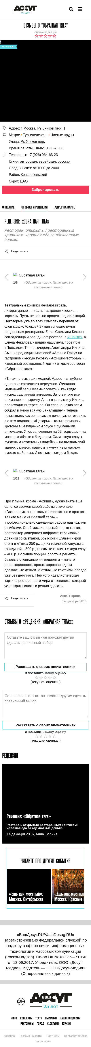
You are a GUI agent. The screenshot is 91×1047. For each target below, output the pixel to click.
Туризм (66, 1023)
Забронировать (45, 190)
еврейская (47, 161)
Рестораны (27, 1023)
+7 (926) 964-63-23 (43, 155)
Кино (14, 1018)
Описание (8, 207)
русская (64, 161)
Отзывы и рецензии (34, 207)
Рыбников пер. (33, 141)
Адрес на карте (65, 207)
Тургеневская (33, 135)
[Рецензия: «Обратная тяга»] (45, 804)
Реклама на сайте (30, 1036)
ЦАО (24, 181)
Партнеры (52, 1036)
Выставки (51, 1018)
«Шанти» (74, 337)
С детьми (53, 1023)
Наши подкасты (70, 1018)
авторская (28, 161)
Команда (9, 1036)
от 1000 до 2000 (46, 168)
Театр (38, 1018)
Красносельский (34, 175)
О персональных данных (45, 973)
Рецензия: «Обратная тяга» (29, 816)
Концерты (26, 1018)
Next (83, 277)
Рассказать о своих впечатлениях (45, 667)
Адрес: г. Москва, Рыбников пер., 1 (37, 128)
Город (40, 1023)
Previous (8, 277)
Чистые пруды (61, 135)
